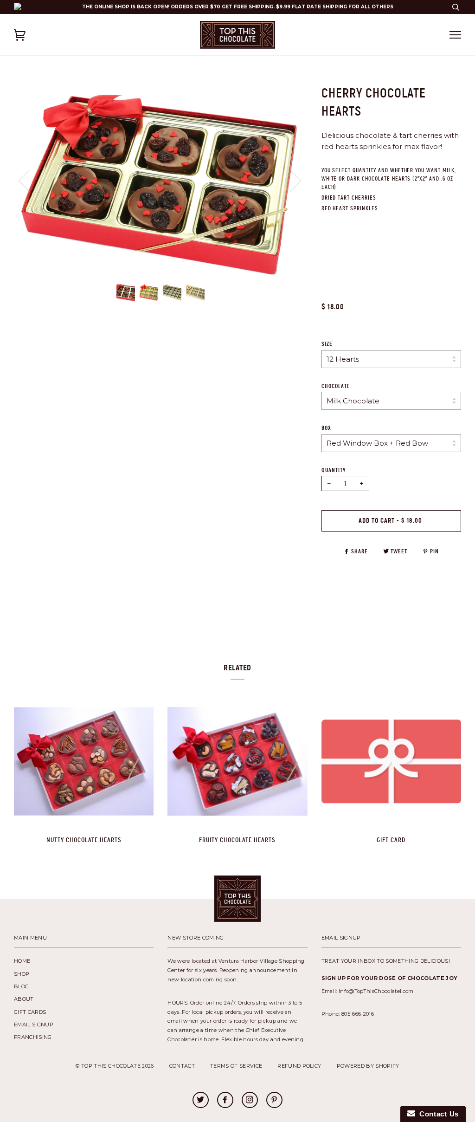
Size (327, 344)
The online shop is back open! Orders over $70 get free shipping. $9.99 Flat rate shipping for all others (237, 7)
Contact (182, 1066)
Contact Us (437, 1114)
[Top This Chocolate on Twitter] (200, 1100)
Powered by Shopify (368, 1066)
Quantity (333, 470)
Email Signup (33, 1024)
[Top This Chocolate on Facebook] (225, 1100)
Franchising (33, 1037)
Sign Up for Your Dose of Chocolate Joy (389, 978)
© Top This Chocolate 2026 (115, 1066)
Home (22, 961)
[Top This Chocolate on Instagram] (249, 1100)
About (24, 999)
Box (326, 428)
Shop (21, 974)
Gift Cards (30, 1012)
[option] (161, 180)
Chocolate (335, 386)
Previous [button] (29, 180)
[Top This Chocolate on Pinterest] (274, 1100)
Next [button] (307, 189)
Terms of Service (236, 1066)
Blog (21, 986)
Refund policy (299, 1066)
